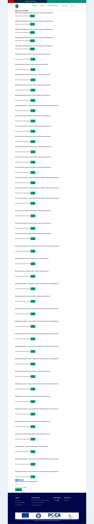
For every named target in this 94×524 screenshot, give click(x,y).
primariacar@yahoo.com (37, 505)
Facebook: (55, 500)
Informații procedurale (53, 5)
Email (16, 484)
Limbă (72, 5)
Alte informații (64, 5)
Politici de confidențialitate (20, 502)
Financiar (42, 5)
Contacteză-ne (17, 500)
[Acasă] (16, 6)
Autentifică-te (66, 500)
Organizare (34, 5)
